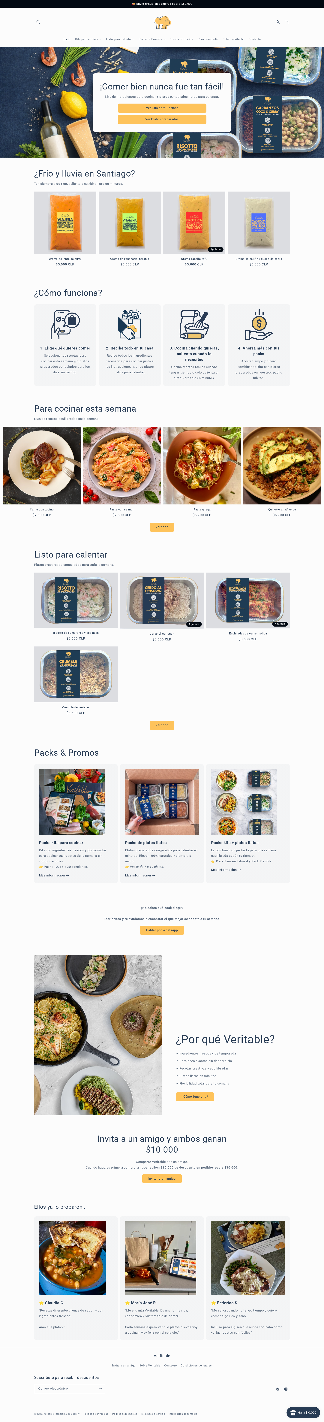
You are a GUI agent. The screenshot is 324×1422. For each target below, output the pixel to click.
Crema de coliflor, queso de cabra (259, 259)
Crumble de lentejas (76, 707)
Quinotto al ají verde (282, 509)
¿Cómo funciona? (195, 1096)
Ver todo (162, 527)
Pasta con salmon (122, 509)
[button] (38, 22)
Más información (52, 875)
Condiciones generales (196, 1365)
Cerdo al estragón (162, 633)
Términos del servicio (153, 1414)
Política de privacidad (96, 1414)
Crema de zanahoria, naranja (129, 259)
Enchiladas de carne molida (248, 633)
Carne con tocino (42, 509)
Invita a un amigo (124, 1365)
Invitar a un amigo (162, 1178)
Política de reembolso (124, 1414)
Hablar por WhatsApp (162, 930)
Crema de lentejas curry (65, 259)
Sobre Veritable (149, 1365)
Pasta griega (202, 509)
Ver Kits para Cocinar (162, 108)
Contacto (170, 1365)
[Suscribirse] (100, 1388)
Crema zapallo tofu (194, 259)
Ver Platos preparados (162, 119)
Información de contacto (183, 1414)
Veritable (49, 1414)
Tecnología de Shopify (67, 1414)
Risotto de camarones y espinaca (76, 632)
